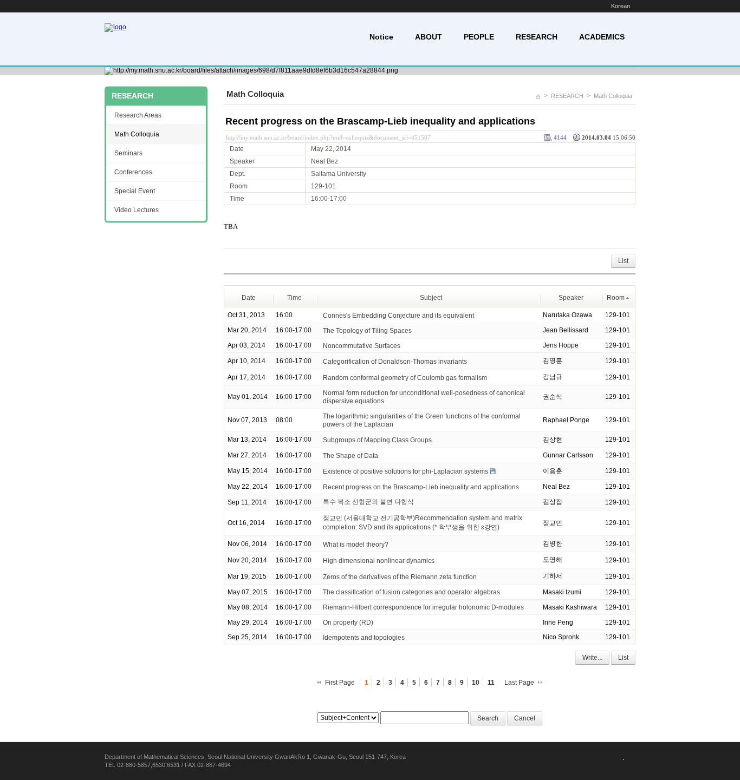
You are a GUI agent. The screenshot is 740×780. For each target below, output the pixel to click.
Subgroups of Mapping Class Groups (377, 440)
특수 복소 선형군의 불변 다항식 (368, 502)
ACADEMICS (602, 36)
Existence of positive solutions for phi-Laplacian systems (405, 471)
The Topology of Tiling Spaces (367, 331)
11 (491, 682)
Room (616, 297)
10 (475, 682)
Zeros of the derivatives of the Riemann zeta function (400, 576)
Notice (381, 36)
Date (249, 297)
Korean (620, 6)
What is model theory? (355, 544)
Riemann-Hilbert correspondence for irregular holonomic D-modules (423, 607)
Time (294, 297)
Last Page (519, 682)
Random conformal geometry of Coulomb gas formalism (405, 377)
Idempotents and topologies (364, 637)
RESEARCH (536, 36)
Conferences (133, 172)
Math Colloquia (613, 96)
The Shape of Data (350, 456)
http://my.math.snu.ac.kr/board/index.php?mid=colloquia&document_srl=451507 (328, 137)
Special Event (134, 191)
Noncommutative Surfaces (361, 345)
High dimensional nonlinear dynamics (378, 560)
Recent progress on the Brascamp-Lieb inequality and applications (380, 121)
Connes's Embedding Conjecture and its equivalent (398, 315)
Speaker (571, 297)
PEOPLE (479, 36)
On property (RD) (348, 622)
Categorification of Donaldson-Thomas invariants (395, 361)
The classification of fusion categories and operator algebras (411, 592)
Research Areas (137, 115)
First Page (340, 682)
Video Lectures (136, 210)
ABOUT (428, 36)
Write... (592, 657)
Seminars (128, 153)
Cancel (524, 718)
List (623, 261)
